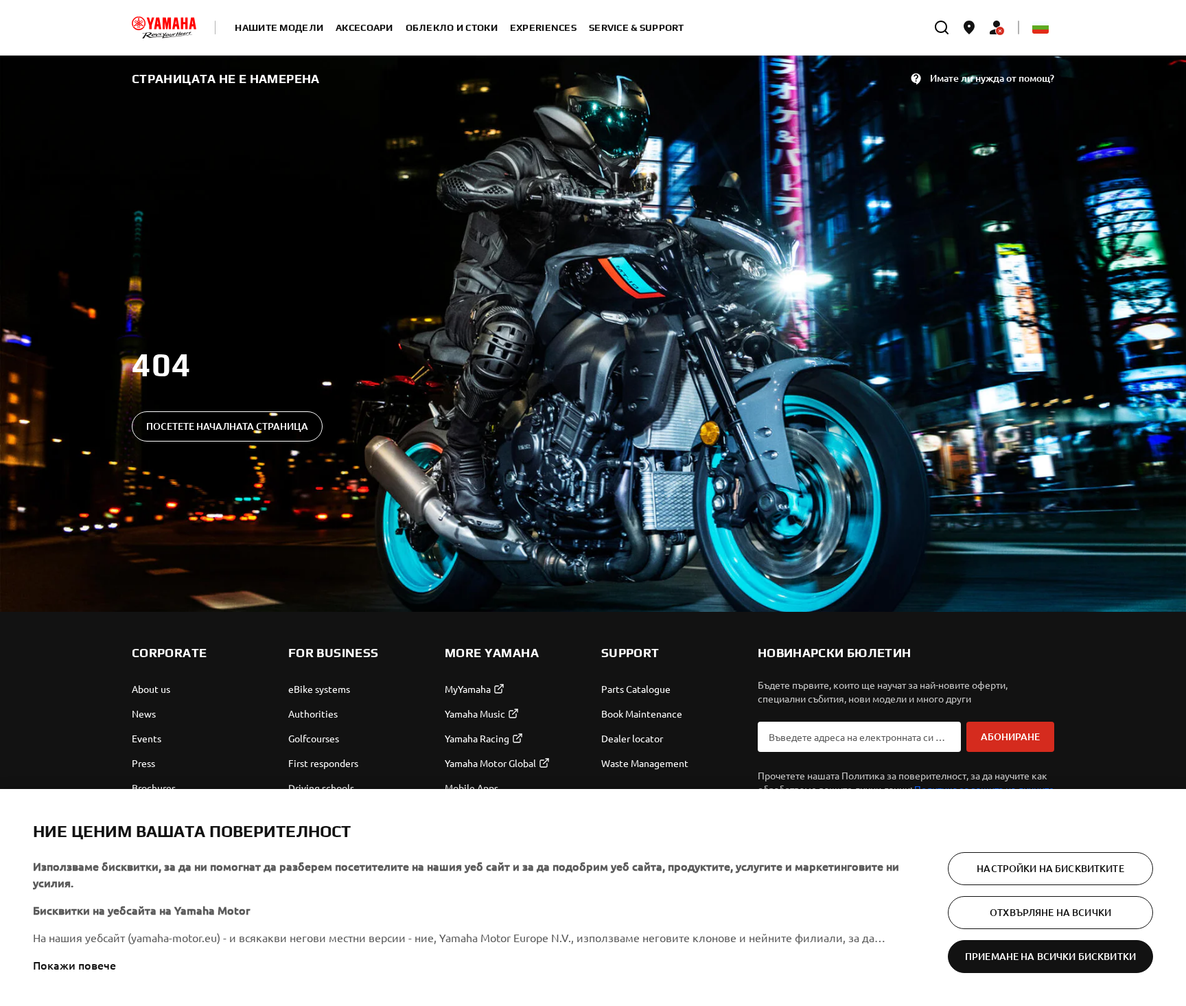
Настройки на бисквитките (1050, 868)
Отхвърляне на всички (1050, 912)
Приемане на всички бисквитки (1050, 956)
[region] (593, 897)
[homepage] (164, 27)
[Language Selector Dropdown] (1040, 27)
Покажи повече (74, 964)
